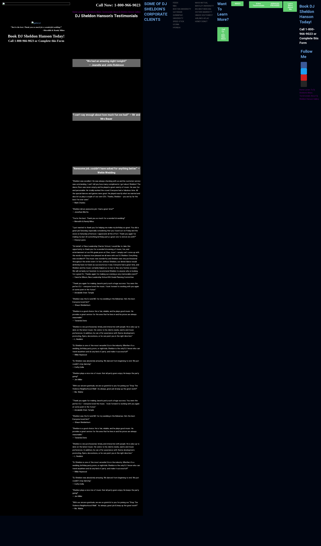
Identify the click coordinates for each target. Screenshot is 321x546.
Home (74, 12)
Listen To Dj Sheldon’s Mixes (89, 12)
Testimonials (107, 12)
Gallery (137, 12)
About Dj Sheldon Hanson (123, 12)
